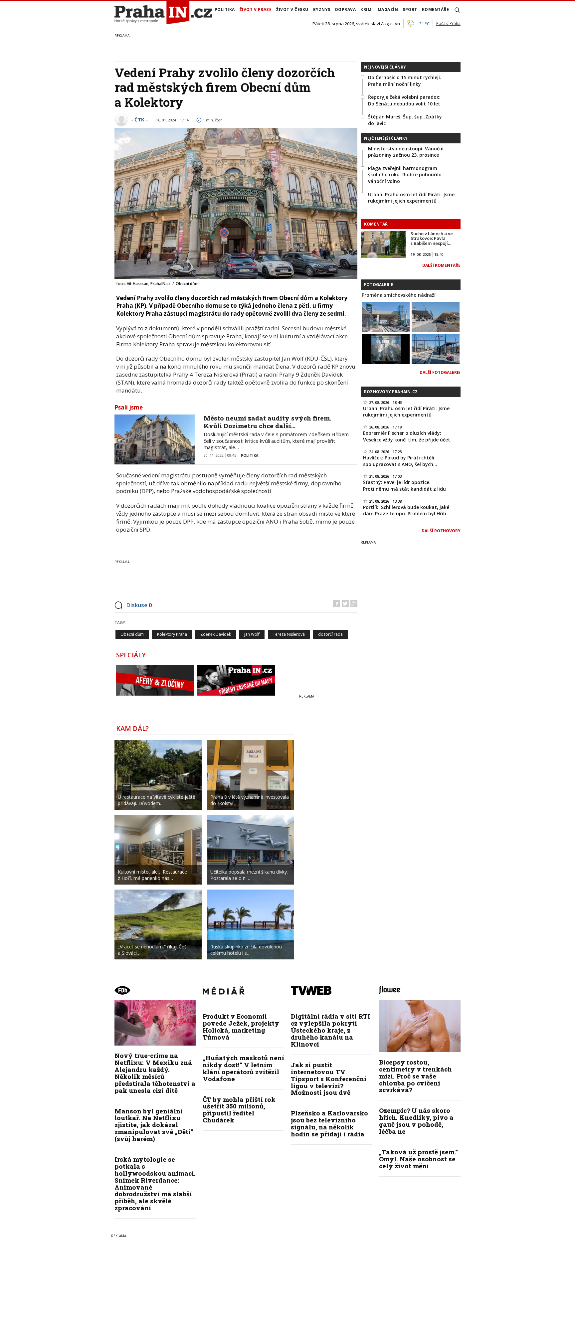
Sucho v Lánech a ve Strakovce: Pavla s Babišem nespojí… (432, 238)
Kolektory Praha (172, 634)
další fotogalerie (440, 372)
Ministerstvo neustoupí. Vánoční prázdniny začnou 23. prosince (406, 151)
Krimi (366, 9)
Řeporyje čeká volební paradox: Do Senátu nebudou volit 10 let (404, 100)
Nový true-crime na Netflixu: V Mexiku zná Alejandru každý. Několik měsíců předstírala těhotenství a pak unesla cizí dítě (154, 1072)
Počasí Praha (448, 23)
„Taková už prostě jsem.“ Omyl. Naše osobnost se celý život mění (418, 1159)
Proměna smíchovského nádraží (399, 295)
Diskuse (139, 605)
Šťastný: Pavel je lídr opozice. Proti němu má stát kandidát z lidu (404, 485)
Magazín (388, 9)
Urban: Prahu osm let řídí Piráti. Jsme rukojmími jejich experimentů (411, 197)
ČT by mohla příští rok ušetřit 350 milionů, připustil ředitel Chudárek (239, 1109)
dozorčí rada (330, 634)
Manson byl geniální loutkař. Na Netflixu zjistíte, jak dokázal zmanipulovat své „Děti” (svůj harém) (153, 1125)
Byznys (321, 9)
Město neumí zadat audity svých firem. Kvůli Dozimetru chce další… (267, 422)
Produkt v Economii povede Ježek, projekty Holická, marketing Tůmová (241, 1026)
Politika (225, 9)
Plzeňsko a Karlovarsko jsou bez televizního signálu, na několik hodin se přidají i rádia (329, 1123)
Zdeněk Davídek (215, 634)
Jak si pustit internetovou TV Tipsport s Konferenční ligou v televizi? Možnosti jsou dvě (328, 1079)
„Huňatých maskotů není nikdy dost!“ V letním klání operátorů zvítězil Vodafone (243, 1068)
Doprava (345, 9)
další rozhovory (441, 531)
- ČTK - (139, 119)
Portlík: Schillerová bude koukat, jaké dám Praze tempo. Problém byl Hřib (406, 510)
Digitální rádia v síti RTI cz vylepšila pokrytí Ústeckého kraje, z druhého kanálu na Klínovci (330, 1030)
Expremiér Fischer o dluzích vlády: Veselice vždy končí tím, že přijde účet (406, 436)
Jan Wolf (252, 634)
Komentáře (435, 9)
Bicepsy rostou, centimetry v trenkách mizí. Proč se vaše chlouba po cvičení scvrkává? (415, 1076)
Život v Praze (256, 9)
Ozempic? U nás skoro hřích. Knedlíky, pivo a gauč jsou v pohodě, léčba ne (416, 1120)
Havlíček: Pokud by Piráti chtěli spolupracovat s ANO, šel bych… (400, 460)
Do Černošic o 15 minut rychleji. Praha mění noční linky (404, 80)
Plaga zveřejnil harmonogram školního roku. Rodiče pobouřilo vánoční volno (405, 174)
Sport (410, 9)
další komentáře (441, 265)
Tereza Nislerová (289, 634)
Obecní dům (132, 634)
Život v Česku (292, 9)
